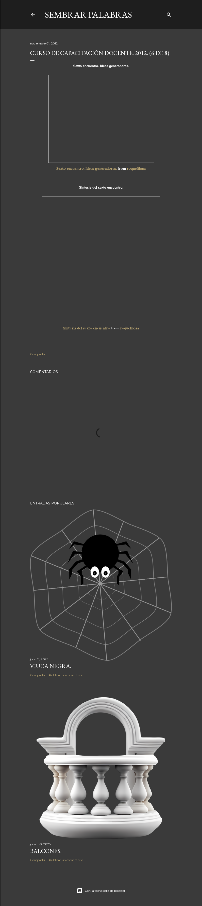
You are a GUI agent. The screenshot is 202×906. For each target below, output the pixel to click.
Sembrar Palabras (88, 14)
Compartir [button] (37, 354)
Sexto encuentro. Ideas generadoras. (86, 168)
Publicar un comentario (66, 675)
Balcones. (46, 851)
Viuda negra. (50, 666)
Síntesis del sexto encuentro (86, 328)
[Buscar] (169, 13)
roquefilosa (136, 168)
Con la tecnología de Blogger (105, 890)
